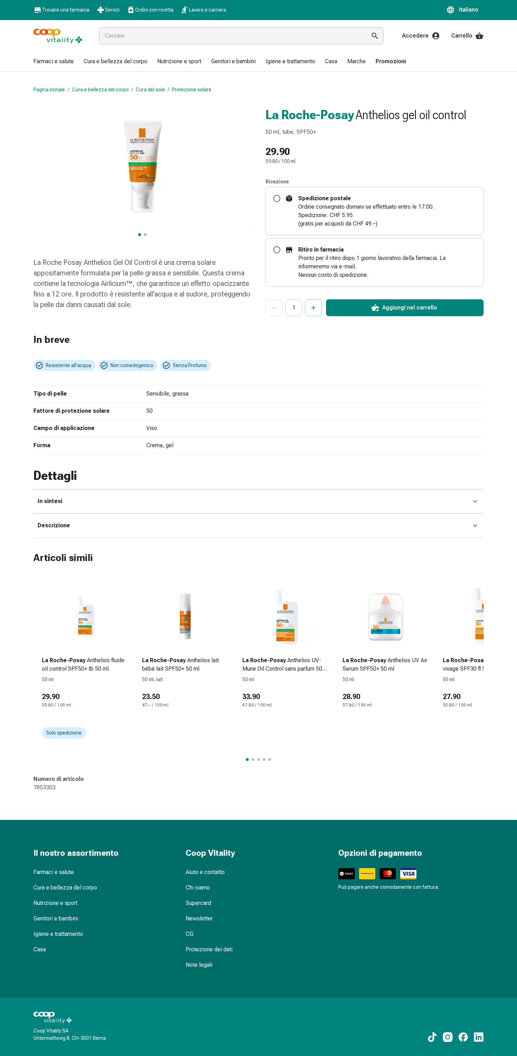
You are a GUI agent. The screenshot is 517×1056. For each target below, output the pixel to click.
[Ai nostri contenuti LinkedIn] (479, 1037)
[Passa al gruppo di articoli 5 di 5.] (269, 759)
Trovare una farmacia (65, 10)
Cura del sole (150, 89)
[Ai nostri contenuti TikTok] (432, 1037)
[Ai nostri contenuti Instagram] (448, 1037)
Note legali (199, 965)
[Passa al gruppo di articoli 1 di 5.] (247, 759)
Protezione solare (191, 89)
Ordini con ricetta (154, 10)
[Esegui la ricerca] (374, 35)
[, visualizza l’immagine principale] (139, 234)
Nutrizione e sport (55, 903)
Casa (39, 949)
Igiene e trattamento (58, 934)
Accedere (415, 35)
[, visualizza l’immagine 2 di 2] (145, 234)
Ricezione (277, 181)
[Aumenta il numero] (313, 307)
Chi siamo (198, 887)
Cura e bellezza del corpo (100, 89)
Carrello (461, 35)
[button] (465, 10)
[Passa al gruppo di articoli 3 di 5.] (258, 759)
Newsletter (199, 918)
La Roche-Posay (310, 114)
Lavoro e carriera (207, 10)
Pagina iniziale (49, 89)
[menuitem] (53, 62)
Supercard (198, 903)
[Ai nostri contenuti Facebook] (463, 1037)
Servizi (112, 10)
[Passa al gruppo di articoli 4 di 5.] (264, 759)
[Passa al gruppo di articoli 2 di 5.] (252, 759)
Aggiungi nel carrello (409, 307)
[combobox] (231, 35)
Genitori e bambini (55, 918)
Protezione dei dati (209, 949)
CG (189, 934)
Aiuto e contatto (205, 872)
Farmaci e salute (53, 872)
